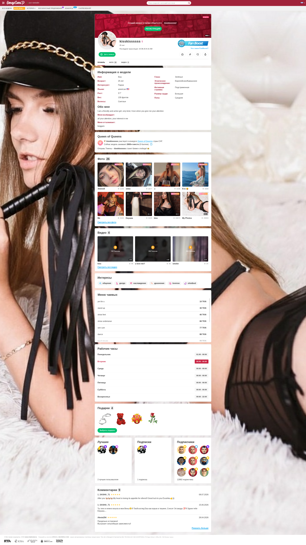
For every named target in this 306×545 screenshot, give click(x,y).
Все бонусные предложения (50, 8)
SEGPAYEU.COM (63, 537)
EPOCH (54, 537)
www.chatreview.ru (31, 537)
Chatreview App (85, 8)
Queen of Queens (145, 141)
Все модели (7, 8)
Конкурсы (69, 8)
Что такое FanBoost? (199, 48)
